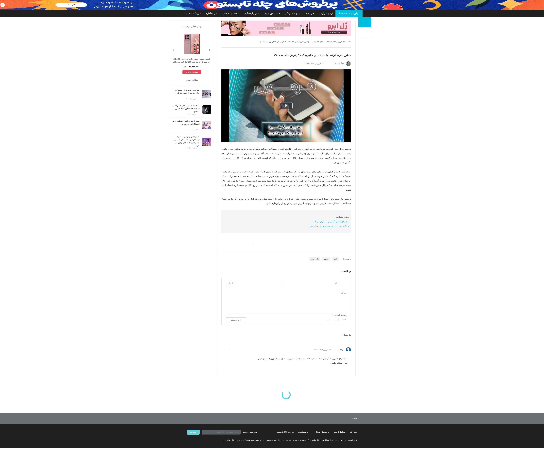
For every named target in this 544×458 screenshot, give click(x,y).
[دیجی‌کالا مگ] (364, 22)
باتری (335, 259)
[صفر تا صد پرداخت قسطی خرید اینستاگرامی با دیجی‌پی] (206, 125)
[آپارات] (203, 440)
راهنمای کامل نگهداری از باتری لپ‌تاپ (331, 221)
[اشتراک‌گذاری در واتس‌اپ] (228, 244)
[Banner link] (272, 5)
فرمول (326, 259)
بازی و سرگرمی (326, 13)
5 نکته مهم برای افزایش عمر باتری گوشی (329, 226)
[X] (198, 440)
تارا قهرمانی (339, 63)
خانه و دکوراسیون (272, 13)
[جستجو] (365, 32)
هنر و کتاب (309, 13)
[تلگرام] (188, 440)
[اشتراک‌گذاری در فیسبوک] (238, 244)
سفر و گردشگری (251, 13)
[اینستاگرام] (193, 440)
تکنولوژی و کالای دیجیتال (349, 13)
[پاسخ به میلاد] (234, 349)
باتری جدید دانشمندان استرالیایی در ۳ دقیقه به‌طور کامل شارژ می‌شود (186, 108)
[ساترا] (344, 418)
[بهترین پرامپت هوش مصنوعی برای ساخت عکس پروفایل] (206, 94)
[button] (258, 244)
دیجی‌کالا (353, 432)
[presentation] (210, 49)
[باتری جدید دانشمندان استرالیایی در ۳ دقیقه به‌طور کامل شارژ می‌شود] (206, 109)
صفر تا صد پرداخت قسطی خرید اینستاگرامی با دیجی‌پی (186, 122)
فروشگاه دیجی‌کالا (192, 13)
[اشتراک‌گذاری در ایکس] (233, 244)
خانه (349, 42)
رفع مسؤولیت (303, 432)
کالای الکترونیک (318, 42)
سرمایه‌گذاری (211, 13)
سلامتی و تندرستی (230, 13)
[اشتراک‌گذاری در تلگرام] (222, 244)
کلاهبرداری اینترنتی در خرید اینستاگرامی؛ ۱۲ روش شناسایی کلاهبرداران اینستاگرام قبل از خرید (186, 141)
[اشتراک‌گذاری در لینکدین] (243, 244)
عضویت (193, 432)
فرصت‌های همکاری (322, 432)
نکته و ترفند (315, 259)
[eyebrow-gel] (286, 28)
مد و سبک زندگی (292, 13)
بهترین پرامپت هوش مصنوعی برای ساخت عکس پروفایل (187, 91)
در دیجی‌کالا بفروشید (285, 432)
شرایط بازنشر (340, 432)
